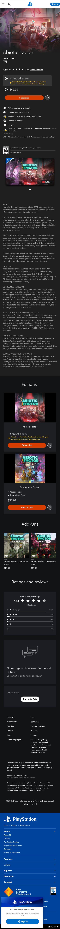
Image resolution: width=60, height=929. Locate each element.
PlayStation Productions (13, 845)
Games (14, 825)
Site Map (44, 919)
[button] (30, 171)
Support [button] (8, 870)
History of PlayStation (12, 852)
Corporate (7, 849)
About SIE (7, 835)
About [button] (7, 831)
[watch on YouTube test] (47, 182)
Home (6, 825)
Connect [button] (8, 882)
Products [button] (8, 859)
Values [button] (7, 865)
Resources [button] (9, 876)
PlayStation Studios (11, 842)
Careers (7, 838)
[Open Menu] (3, 4)
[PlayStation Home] (30, 4)
